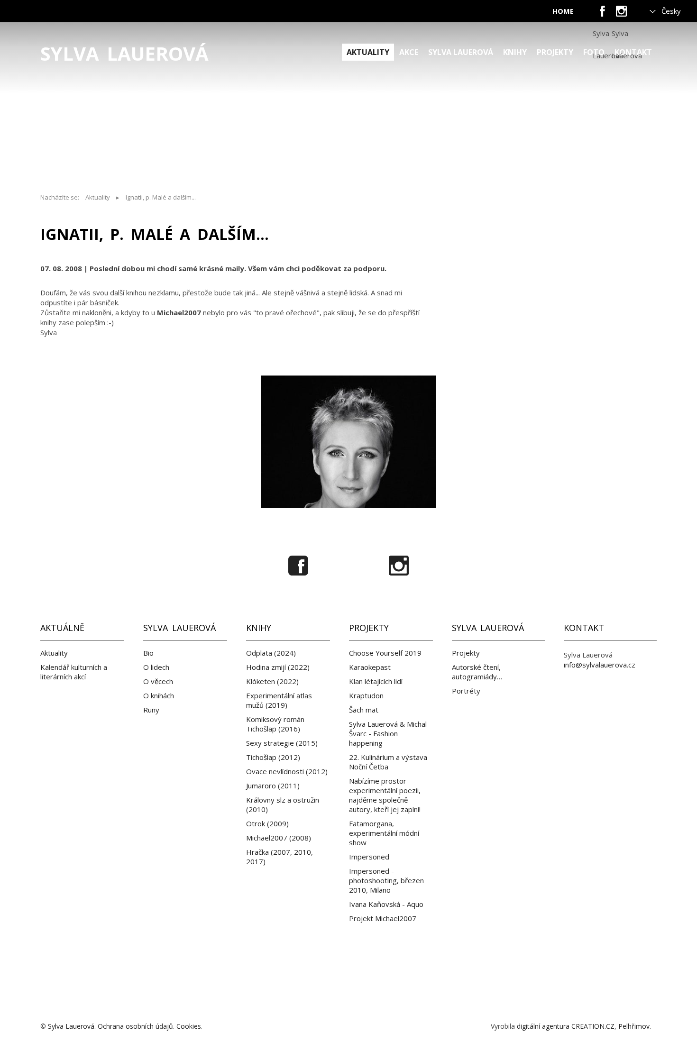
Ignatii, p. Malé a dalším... (161, 197)
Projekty (555, 52)
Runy (151, 709)
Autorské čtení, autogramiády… (477, 671)
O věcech (158, 681)
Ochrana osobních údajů (135, 1026)
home (563, 11)
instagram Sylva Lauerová (621, 14)
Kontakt (633, 52)
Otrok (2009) (267, 823)
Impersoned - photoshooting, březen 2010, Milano (386, 880)
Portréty (466, 690)
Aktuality (368, 52)
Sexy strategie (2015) (282, 743)
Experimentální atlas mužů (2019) (279, 700)
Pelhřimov (634, 1026)
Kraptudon (366, 695)
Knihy (515, 52)
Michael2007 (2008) (278, 837)
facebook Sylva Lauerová (602, 14)
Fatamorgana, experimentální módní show (384, 833)
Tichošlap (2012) (273, 757)
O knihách (158, 695)
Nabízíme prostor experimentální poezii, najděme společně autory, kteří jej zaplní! (385, 795)
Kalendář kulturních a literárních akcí (73, 671)
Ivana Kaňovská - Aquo (386, 904)
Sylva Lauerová (124, 54)
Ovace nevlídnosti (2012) (287, 771)
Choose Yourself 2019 (385, 653)
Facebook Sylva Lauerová (298, 566)
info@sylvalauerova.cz (599, 664)
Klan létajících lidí (376, 681)
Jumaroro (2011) (273, 785)
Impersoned (369, 856)
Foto (594, 52)
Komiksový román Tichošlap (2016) (275, 723)
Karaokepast (370, 667)
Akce (408, 52)
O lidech (156, 667)
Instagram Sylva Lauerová (399, 566)
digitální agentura (543, 1026)
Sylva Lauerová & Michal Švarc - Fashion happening (388, 733)
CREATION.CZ (592, 1026)
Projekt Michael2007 (382, 918)
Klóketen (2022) (272, 681)
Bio (148, 653)
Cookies (188, 1026)
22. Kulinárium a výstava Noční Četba (388, 761)
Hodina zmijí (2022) (278, 667)
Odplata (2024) (271, 653)
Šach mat (363, 709)
